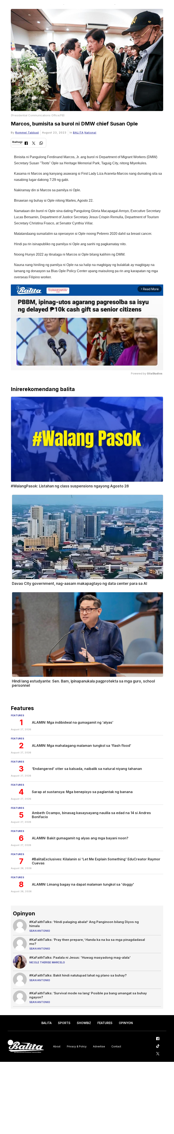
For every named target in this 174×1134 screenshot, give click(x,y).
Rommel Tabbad (27, 132)
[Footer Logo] (26, 1046)
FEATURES (104, 1023)
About (56, 1046)
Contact (116, 1046)
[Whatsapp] (41, 143)
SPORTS (64, 1023)
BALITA (78, 132)
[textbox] (88, 217)
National (90, 132)
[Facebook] (26, 143)
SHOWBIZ (84, 1023)
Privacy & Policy (77, 1046)
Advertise (99, 1046)
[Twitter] (33, 143)
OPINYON (126, 1023)
